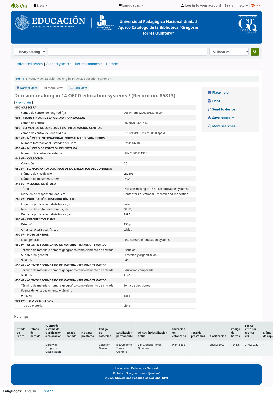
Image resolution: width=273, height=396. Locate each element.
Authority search (59, 64)
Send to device (223, 109)
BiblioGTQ (21, 6)
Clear (257, 5)
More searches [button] (223, 126)
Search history (236, 5)
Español (48, 391)
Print (215, 101)
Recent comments (89, 64)
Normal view (28, 88)
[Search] (255, 52)
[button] (40, 6)
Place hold (220, 92)
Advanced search (30, 64)
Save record (221, 117)
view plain (23, 102)
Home (20, 79)
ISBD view (80, 88)
